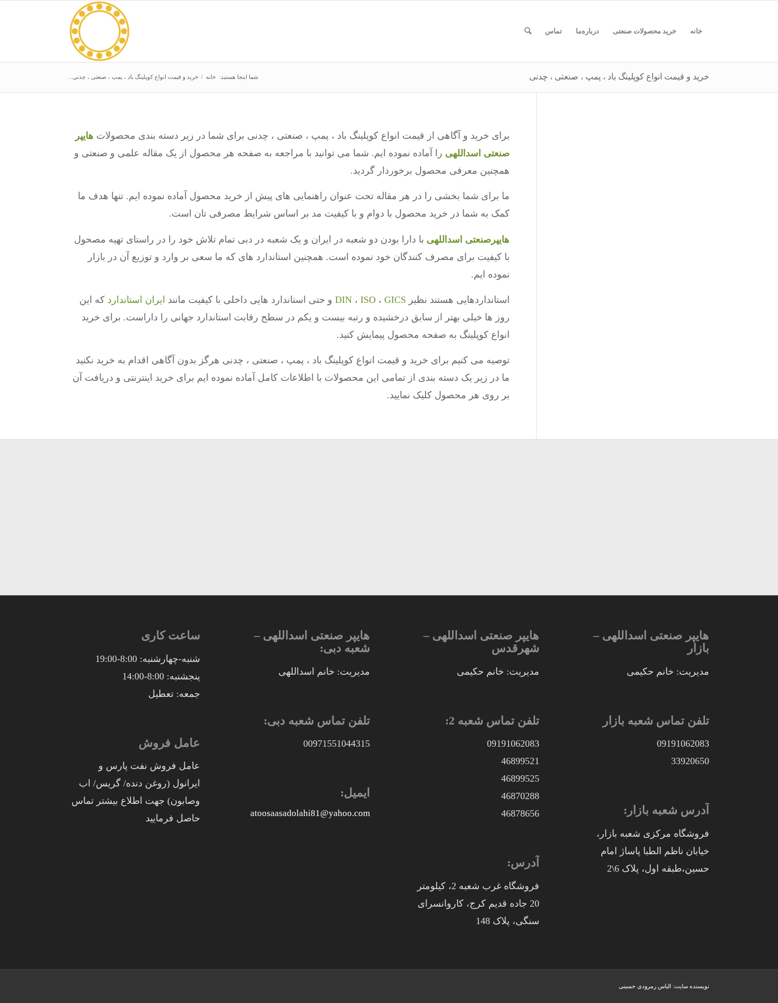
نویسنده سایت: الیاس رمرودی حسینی (664, 986)
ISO (368, 299)
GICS (395, 299)
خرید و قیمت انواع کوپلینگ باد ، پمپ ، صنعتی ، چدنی (619, 76)
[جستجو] (528, 31)
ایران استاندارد (136, 299)
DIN (343, 299)
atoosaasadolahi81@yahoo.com (310, 813)
